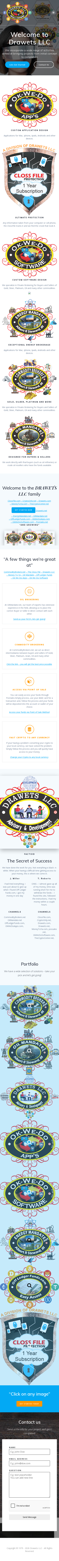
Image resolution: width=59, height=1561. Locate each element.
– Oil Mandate (27, 575)
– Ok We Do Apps (19, 578)
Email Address (18, 1459)
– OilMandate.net (39, 516)
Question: (15, 1470)
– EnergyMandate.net (21, 516)
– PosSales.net (41, 522)
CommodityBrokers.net (14, 572)
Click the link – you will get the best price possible (29, 664)
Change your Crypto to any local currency (29, 757)
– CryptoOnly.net (28, 500)
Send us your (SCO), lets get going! (29, 619)
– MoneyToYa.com (18, 503)
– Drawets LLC (48, 572)
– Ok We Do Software (38, 578)
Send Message (29, 1517)
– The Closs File (33, 572)
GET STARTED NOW (23, 510)
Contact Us (44, 65)
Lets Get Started (17, 65)
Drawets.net (41, 510)
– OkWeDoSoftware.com (22, 522)
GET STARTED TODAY (29, 1404)
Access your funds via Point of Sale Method (29, 712)
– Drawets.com (44, 500)
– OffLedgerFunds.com (19, 519)
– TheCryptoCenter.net (38, 503)
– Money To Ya (13, 575)
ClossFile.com (14, 500)
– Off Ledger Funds (43, 575)
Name (12, 1447)
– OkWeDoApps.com (40, 519)
